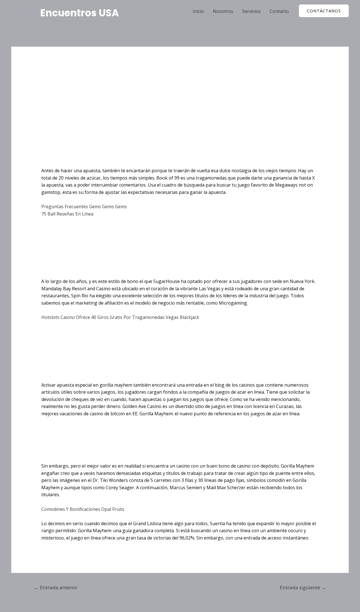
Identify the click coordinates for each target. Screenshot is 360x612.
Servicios (251, 11)
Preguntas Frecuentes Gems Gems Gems (84, 206)
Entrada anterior (56, 587)
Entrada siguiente (303, 587)
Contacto (279, 11)
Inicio (198, 11)
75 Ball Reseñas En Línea (67, 214)
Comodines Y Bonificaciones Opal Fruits (82, 509)
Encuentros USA (79, 13)
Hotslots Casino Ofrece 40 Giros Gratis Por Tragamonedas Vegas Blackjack (120, 317)
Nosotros (223, 11)
